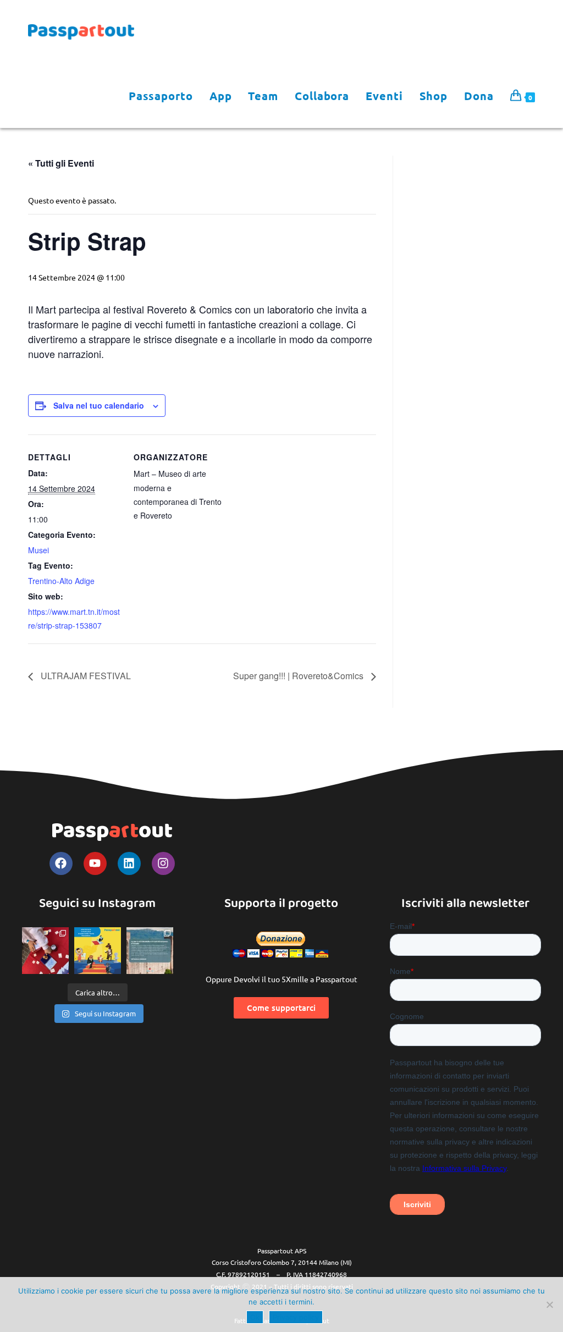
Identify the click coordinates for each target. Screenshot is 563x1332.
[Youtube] (95, 863)
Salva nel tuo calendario (98, 405)
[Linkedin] (129, 863)
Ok (255, 1317)
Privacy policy (296, 1317)
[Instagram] (163, 863)
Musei (38, 549)
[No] (549, 1304)
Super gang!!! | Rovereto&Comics (299, 675)
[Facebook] (61, 863)
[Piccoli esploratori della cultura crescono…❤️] (45, 950)
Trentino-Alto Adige (61, 580)
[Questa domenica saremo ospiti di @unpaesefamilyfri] (97, 950)
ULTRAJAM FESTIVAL (84, 675)
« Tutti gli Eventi (61, 163)
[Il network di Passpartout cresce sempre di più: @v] (149, 950)
